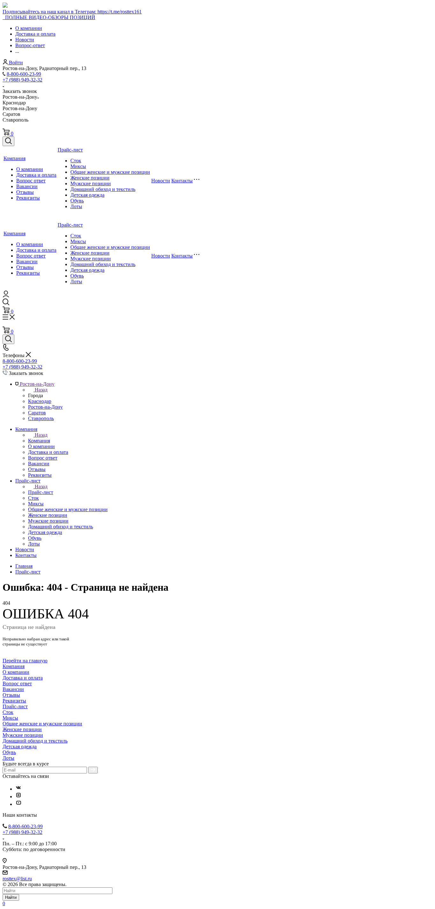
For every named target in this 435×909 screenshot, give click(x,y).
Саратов (37, 412)
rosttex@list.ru (17, 878)
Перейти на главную (25, 660)
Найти (11, 897)
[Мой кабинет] (6, 295)
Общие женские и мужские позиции (110, 172)
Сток (75, 160)
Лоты (76, 206)
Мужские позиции (90, 183)
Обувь (77, 200)
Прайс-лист (70, 149)
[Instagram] (18, 796)
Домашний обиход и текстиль (102, 189)
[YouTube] (18, 804)
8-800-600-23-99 (24, 74)
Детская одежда (87, 195)
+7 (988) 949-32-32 (22, 79)
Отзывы (25, 192)
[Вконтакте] (18, 789)
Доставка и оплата (36, 175)
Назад (41, 389)
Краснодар (39, 401)
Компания (14, 158)
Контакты (182, 180)
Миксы (78, 166)
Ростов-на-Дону (45, 407)
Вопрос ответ (31, 180)
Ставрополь (41, 418)
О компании (29, 169)
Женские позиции (90, 177)
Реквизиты (28, 198)
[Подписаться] (93, 770)
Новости (160, 180)
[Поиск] (8, 141)
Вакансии (27, 186)
